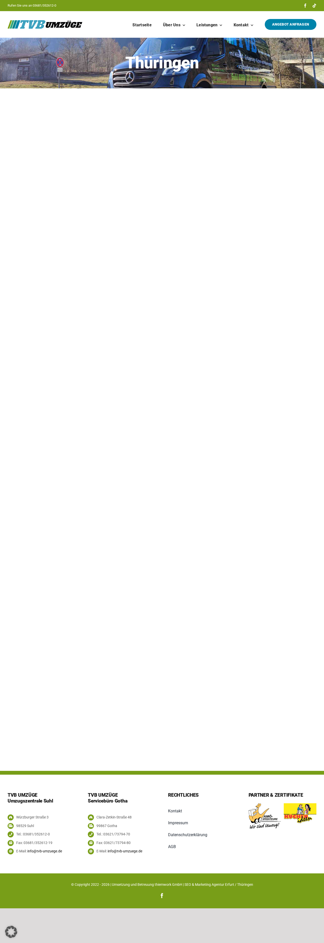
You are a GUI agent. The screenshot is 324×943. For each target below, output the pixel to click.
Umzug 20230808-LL (87, 590)
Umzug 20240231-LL (196, 181)
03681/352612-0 (44, 5)
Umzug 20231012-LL (66, 369)
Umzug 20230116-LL (237, 574)
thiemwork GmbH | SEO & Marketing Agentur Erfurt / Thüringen (204, 884)
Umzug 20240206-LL (67, 181)
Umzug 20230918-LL (204, 377)
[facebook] (305, 6)
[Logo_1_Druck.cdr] (300, 805)
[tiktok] (314, 6)
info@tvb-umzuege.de (44, 851)
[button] (11, 932)
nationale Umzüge (21, 275)
